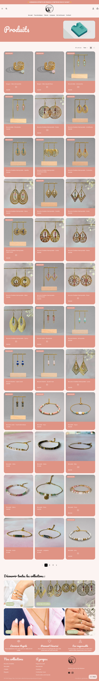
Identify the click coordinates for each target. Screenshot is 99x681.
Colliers (6, 669)
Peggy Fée (11, 678)
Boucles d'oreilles (9, 664)
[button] (85, 48)
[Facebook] (69, 673)
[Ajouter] (30, 78)
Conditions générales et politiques (85, 678)
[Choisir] (61, 121)
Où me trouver (60, 15)
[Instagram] (72, 673)
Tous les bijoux (38, 15)
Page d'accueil (40, 664)
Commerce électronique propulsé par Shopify (28, 678)
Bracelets (6, 666)
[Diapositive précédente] (69, 66)
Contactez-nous (41, 672)
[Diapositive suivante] (92, 66)
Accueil (30, 15)
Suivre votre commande (43, 675)
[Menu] (2, 8)
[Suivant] (56, 565)
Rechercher (39, 666)
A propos (52, 15)
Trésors (46, 15)
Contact (68, 15)
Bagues (6, 672)
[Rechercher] (6, 8)
